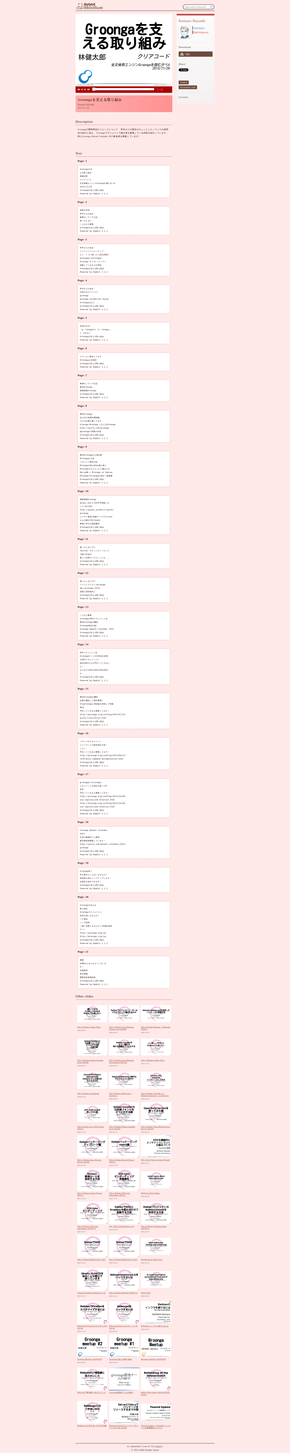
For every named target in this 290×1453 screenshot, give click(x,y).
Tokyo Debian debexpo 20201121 (123, 1293)
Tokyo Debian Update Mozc (89, 1027)
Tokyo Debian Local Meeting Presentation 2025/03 (121, 1061)
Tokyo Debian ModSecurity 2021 (91, 1260)
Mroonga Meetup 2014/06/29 (153, 1359)
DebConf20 (146, 1293)
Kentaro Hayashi (86, 104)
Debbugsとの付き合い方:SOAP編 (91, 1426)
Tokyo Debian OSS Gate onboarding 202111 (119, 1194)
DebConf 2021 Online (150, 1193)
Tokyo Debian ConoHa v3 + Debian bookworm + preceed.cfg (155, 1095)
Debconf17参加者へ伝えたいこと (91, 1392)
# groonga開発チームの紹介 (121, 1392)
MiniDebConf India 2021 (152, 1260)
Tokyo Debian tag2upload (88, 1093)
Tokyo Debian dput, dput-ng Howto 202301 (89, 1161)
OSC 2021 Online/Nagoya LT (121, 1226)
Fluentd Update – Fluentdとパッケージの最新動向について (156, 1427)
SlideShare (199, 28)
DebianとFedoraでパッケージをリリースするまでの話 (124, 1427)
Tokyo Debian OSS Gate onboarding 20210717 (87, 1227)
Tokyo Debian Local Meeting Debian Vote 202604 (121, 1028)
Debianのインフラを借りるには (155, 1326)
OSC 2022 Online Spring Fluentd (155, 1160)
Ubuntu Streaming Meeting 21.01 (91, 1293)
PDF (188, 54)
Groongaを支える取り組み (120, 1359)
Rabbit (158, 1446)
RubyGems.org (201, 32)
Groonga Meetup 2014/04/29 (89, 1359)
